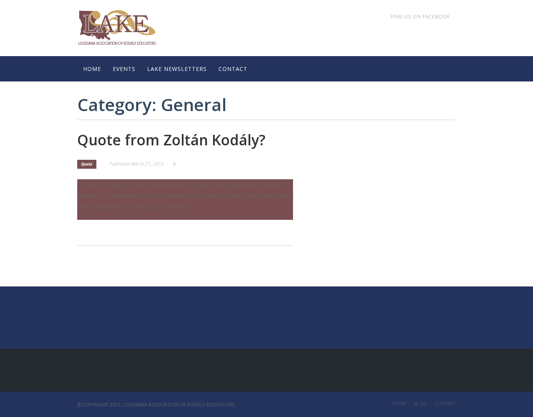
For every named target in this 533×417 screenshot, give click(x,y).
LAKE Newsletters (177, 68)
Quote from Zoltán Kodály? (171, 140)
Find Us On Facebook (420, 16)
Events (124, 68)
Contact (233, 68)
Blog (420, 403)
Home (92, 68)
